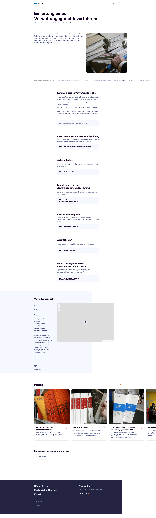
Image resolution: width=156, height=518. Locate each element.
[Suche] (110, 3)
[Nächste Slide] (120, 384)
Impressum (37, 503)
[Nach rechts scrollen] (155, 80)
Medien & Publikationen (46, 490)
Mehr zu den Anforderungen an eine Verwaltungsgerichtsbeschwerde (69, 200)
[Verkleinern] (59, 307)
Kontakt (38, 494)
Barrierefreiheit (38, 501)
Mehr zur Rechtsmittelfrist (66, 172)
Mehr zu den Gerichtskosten (66, 250)
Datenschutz (37, 505)
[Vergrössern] (59, 305)
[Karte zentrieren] (59, 310)
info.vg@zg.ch (37, 337)
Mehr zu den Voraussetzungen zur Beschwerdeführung (74, 146)
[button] (98, 3)
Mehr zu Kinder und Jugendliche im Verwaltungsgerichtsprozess (68, 278)
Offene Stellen (41, 486)
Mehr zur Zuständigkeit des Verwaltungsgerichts (72, 123)
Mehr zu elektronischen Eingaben (68, 226)
